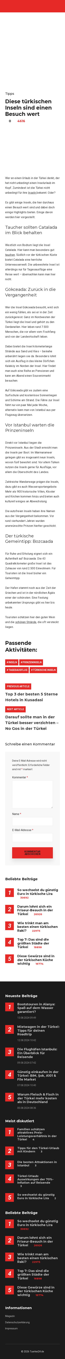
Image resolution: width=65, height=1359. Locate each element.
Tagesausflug (17, 670)
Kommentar (20, 777)
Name (16, 814)
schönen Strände (25, 622)
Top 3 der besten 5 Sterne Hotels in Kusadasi (31, 697)
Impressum (11, 1328)
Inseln (32, 192)
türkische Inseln (44, 670)
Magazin (10, 1316)
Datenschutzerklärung (17, 1322)
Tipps (9, 94)
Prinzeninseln (32, 662)
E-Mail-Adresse (22, 830)
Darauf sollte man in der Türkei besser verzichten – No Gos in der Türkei (31, 723)
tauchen (10, 254)
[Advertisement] (32, 47)
